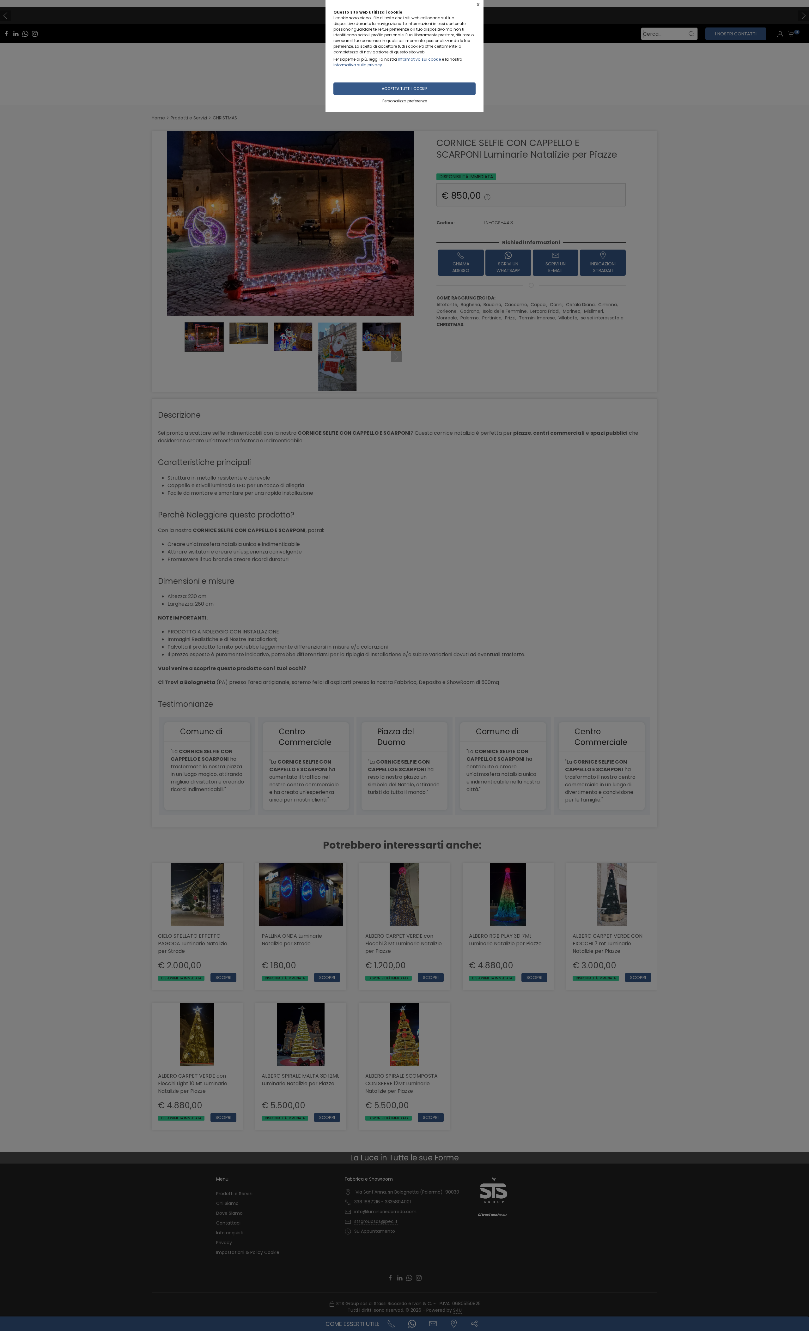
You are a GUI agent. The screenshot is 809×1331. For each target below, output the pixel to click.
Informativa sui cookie (419, 59)
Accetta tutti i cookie (404, 88)
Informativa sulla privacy (357, 65)
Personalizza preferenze (404, 101)
